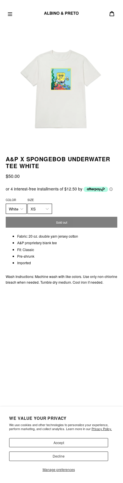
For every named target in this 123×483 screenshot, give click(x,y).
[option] (61, 88)
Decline (59, 456)
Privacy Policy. (102, 428)
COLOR (11, 200)
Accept (58, 442)
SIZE (30, 200)
